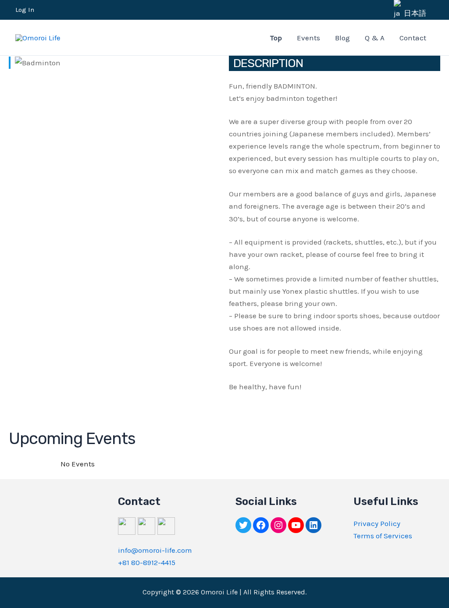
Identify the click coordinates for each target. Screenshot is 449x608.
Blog (342, 37)
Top (276, 37)
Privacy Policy (376, 523)
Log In (24, 10)
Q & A (375, 37)
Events (308, 37)
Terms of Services (382, 535)
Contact (412, 37)
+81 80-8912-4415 (146, 562)
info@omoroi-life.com (155, 550)
